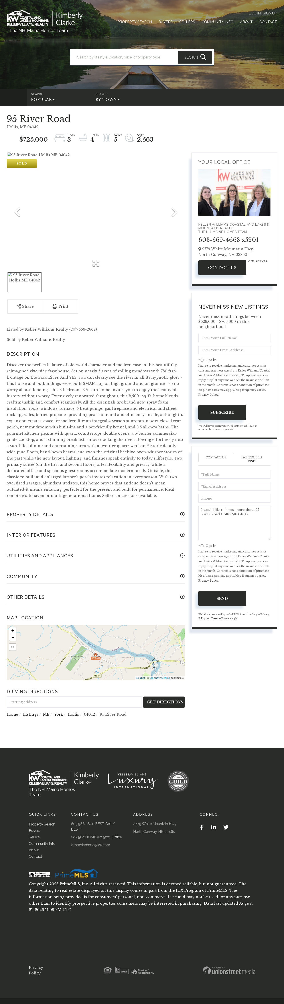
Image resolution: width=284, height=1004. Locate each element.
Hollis (73, 714)
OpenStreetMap (160, 677)
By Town (106, 99)
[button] (195, 57)
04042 (89, 714)
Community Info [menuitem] (217, 22)
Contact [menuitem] (268, 22)
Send (222, 598)
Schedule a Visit (252, 459)
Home (12, 714)
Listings (30, 714)
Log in (254, 13)
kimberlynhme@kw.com (90, 845)
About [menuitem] (246, 22)
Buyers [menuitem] (165, 22)
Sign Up (270, 13)
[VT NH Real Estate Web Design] (229, 970)
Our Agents (257, 261)
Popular (41, 99)
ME (46, 714)
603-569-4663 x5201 (228, 239)
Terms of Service (221, 618)
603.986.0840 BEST (88, 824)
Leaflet (140, 677)
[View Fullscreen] (12, 647)
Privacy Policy (208, 394)
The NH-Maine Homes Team (38, 30)
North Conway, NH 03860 (154, 831)
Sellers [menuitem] (187, 22)
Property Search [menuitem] (134, 22)
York (58, 714)
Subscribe (222, 412)
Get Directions (165, 702)
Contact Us (222, 267)
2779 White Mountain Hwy (154, 824)
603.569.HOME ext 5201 (91, 837)
